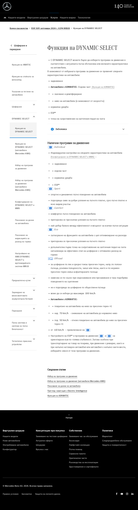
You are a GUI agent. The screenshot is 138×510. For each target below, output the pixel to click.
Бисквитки (27, 494)
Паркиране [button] (17, 310)
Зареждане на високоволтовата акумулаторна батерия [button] (22, 295)
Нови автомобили (11, 440)
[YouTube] (121, 493)
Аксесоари (74, 440)
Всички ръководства (19, 28)
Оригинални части (78, 458)
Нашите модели (10, 436)
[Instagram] (127, 493)
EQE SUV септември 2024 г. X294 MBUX (50, 28)
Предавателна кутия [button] (21, 280)
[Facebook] (116, 493)
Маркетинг (107, 436)
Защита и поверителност (114, 445)
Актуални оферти (44, 440)
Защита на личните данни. (48, 494)
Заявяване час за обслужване (83, 436)
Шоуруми (40, 445)
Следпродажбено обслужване (117, 440)
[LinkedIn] (132, 493)
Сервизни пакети (77, 453)
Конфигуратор (10, 449)
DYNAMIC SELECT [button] (21, 118)
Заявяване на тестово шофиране (51, 436)
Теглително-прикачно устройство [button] (22, 343)
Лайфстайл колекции (79, 445)
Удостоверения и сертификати (84, 466)
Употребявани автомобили (16, 445)
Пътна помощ (75, 449)
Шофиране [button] (17, 106)
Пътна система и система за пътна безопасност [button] (20, 326)
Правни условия (10, 494)
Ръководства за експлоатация (83, 462)
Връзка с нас (42, 449)
